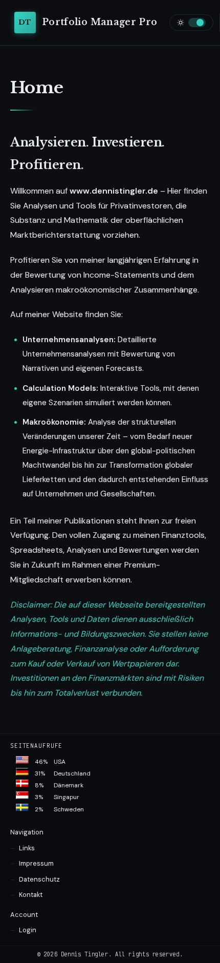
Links (27, 848)
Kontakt (30, 894)
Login (27, 930)
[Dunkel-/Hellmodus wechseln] (191, 22)
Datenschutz (39, 879)
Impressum (36, 863)
